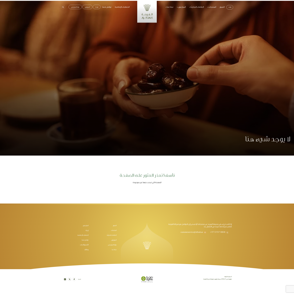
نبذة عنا (170, 7)
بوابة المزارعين (75, 7)
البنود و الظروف (228, 276)
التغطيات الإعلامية (122, 7)
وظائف (86, 249)
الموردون (87, 7)
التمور (222, 7)
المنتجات (212, 7)
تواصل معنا (106, 7)
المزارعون (182, 7)
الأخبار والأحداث (84, 245)
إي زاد (96, 7)
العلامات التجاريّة (197, 7)
